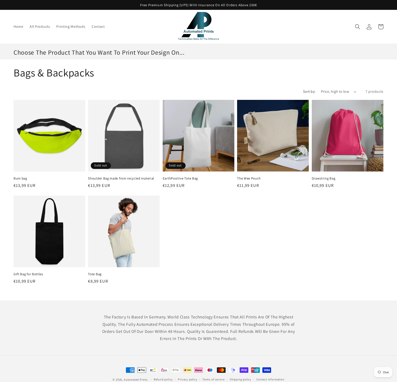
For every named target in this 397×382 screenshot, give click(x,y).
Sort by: (309, 91)
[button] (357, 27)
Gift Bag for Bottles (28, 274)
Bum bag (20, 178)
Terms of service (213, 379)
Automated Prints (136, 380)
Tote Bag (95, 274)
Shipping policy (240, 379)
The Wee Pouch (249, 178)
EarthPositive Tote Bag (180, 178)
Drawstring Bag (323, 178)
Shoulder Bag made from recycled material (121, 178)
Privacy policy (187, 379)
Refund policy (163, 379)
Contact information (270, 379)
